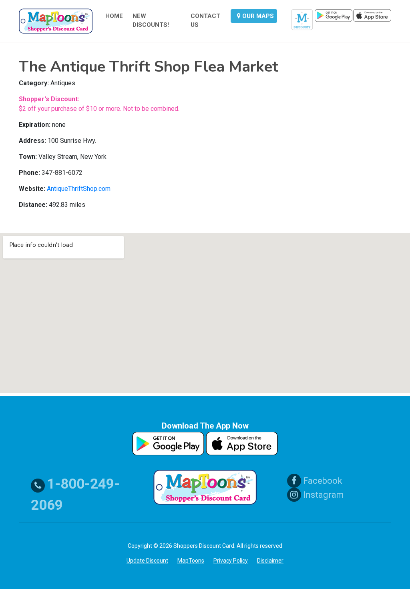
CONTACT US (205, 20)
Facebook (321, 481)
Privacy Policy (230, 560)
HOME (114, 16)
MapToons (190, 560)
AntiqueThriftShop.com (79, 188)
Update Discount (147, 560)
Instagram (322, 495)
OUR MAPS (257, 16)
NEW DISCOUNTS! (151, 20)
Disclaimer (270, 560)
